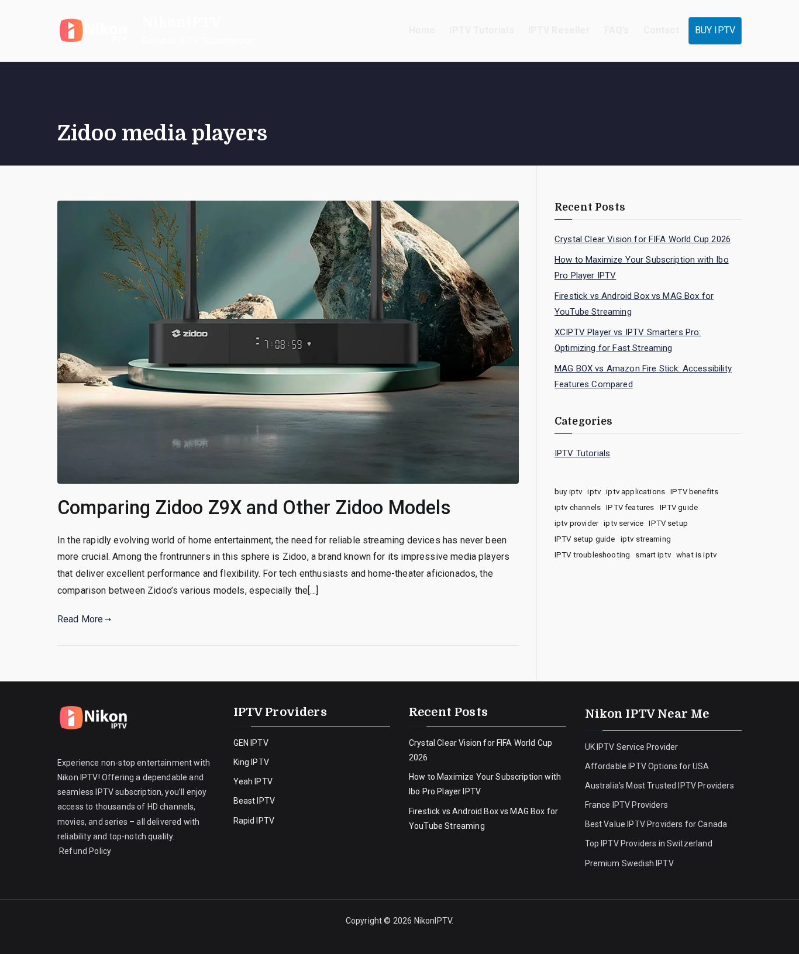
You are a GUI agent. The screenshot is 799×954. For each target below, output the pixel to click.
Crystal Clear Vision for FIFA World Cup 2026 (643, 239)
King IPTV (251, 762)
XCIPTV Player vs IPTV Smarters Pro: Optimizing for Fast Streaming (628, 340)
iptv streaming (646, 539)
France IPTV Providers (627, 805)
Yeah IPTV (253, 781)
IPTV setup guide (585, 539)
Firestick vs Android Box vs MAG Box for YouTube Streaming (634, 304)
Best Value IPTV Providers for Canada (656, 824)
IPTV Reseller (559, 30)
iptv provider (576, 523)
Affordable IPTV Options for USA (647, 766)
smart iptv (653, 554)
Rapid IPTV (254, 820)
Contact (661, 30)
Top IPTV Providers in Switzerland (649, 843)
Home (422, 30)
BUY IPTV (715, 30)
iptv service (623, 523)
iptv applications (635, 491)
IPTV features (630, 507)
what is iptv (696, 554)
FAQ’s (616, 30)
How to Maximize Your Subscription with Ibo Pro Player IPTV (642, 267)
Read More (80, 619)
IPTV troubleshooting (592, 554)
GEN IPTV (250, 743)
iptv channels (578, 507)
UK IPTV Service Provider (632, 747)
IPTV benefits (694, 491)
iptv (594, 491)
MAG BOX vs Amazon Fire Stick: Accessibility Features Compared (643, 376)
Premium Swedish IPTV (629, 863)
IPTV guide (679, 507)
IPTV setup (668, 523)
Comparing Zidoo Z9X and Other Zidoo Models (253, 508)
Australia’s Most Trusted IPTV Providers (659, 785)
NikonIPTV (181, 22)
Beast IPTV (254, 800)
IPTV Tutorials (481, 30)
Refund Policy (84, 851)
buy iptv (568, 491)
